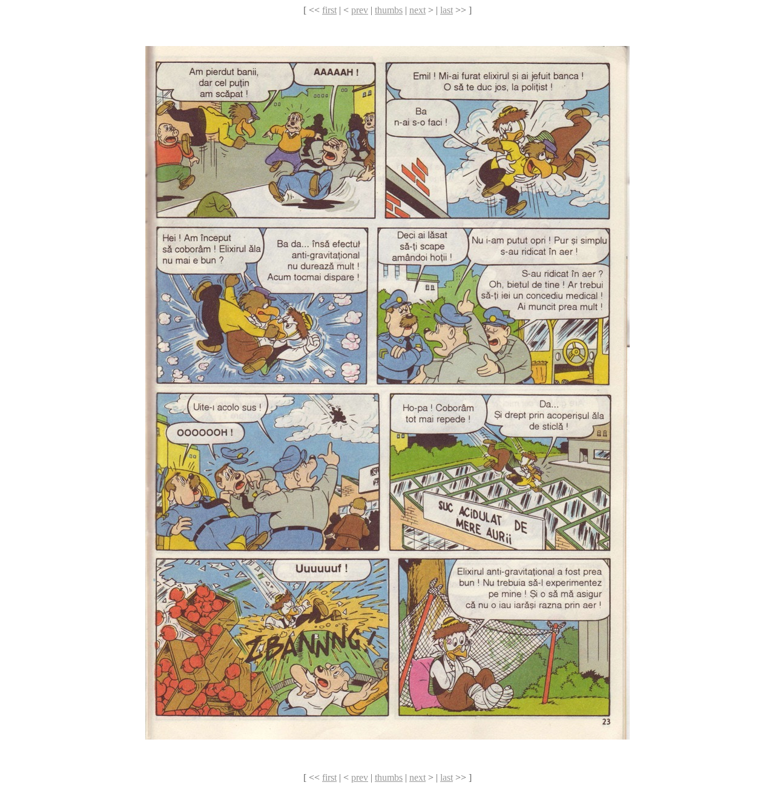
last (446, 10)
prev (359, 10)
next (417, 10)
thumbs (389, 10)
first (329, 10)
